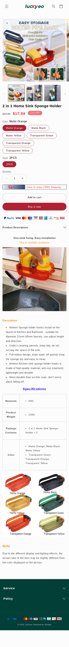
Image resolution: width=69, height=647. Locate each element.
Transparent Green (41, 135)
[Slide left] (3, 94)
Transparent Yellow (17, 150)
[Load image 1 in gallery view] (16, 93)
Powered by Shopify (42, 625)
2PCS (9, 164)
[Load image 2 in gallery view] (34, 93)
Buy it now (34, 206)
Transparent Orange (18, 143)
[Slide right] (65, 94)
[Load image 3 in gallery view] (52, 93)
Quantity (7, 171)
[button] (6, 6)
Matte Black (38, 128)
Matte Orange (14, 128)
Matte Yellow (13, 135)
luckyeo (28, 625)
